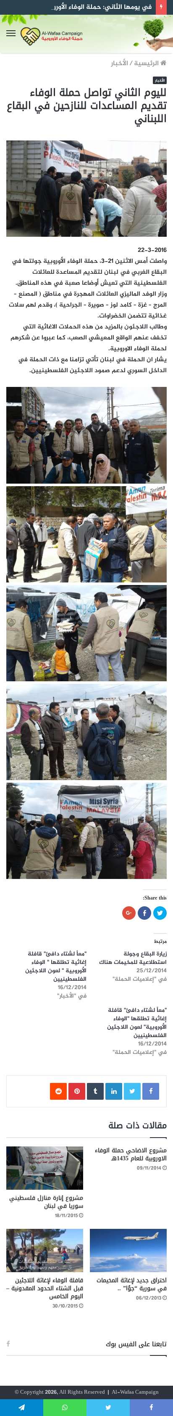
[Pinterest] (76, 1091)
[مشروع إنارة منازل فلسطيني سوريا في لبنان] (44, 1168)
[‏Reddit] (58, 1091)
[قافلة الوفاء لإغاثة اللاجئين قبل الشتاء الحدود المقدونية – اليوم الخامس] (44, 1250)
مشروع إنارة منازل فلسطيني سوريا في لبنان (46, 1202)
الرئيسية (147, 63)
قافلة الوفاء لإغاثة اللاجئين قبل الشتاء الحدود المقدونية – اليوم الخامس (44, 1288)
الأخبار (119, 63)
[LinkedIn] (113, 1091)
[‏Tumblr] (95, 1091)
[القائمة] (11, 34)
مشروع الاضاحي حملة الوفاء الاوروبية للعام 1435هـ (131, 1154)
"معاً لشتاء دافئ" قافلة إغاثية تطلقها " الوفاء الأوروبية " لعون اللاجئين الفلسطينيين (55, 966)
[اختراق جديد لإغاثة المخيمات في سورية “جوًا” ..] (128, 1250)
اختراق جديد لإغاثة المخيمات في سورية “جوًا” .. (132, 1284)
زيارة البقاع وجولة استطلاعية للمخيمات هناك (133, 958)
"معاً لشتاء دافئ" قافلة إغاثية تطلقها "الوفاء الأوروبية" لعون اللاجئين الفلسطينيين (137, 1023)
